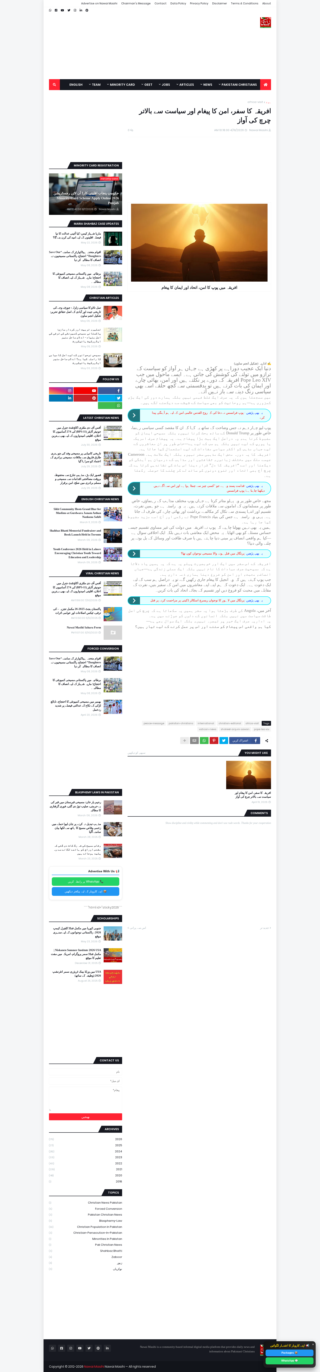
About (266, 3)
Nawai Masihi (94, 1366)
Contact (161, 3)
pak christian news (85, 1245)
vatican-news (207, 729)
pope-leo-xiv (261, 729)
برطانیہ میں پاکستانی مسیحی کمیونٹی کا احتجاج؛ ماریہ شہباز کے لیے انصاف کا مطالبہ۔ (77, 277)
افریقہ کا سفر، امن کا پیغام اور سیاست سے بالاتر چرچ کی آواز (253, 794)
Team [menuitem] (96, 84)
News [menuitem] (207, 84)
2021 (85, 1169)
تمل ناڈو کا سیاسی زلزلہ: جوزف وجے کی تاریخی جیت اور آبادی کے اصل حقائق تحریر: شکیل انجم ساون (75, 311)
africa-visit (255, 102)
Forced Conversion (85, 1209)
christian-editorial (230, 723)
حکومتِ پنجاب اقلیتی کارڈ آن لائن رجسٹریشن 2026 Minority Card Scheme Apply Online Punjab (86, 198)
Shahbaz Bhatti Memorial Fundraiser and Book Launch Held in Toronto (75, 532)
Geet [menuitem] (148, 84)
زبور (85, 1263)
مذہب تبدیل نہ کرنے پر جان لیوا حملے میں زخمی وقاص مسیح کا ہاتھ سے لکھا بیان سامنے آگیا (76, 827)
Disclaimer (219, 3)
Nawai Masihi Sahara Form (84, 627)
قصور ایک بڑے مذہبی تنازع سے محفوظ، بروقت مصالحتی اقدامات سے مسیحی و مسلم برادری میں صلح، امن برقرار (77, 478)
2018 (85, 1181)
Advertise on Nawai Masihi (99, 3)
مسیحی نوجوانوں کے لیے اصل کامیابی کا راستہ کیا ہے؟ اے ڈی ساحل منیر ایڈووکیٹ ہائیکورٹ (75, 358)
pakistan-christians (181, 723)
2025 (85, 1145)
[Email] (194, 740)
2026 (85, 1139)
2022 (85, 1163)
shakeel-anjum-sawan (235, 729)
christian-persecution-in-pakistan (85, 1233)
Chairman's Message (136, 3)
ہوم (268, 102)
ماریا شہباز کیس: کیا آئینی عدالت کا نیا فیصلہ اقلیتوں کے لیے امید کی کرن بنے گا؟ (77, 235)
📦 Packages (289, 1352)
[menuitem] (265, 84)
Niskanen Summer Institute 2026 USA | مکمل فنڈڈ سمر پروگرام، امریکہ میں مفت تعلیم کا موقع (76, 954)
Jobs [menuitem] (166, 84)
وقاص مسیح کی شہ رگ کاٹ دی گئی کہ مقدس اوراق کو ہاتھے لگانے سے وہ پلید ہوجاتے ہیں (77, 849)
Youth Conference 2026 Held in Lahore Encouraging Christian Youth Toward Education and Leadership (77, 553)
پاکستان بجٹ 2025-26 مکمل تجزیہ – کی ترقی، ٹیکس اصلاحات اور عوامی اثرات (77, 610)
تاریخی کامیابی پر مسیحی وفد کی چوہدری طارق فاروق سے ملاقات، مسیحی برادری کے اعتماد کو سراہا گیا (75, 457)
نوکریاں (85, 1269)
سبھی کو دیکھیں (136, 752)
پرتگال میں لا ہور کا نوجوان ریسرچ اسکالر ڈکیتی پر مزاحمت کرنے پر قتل (197, 600)
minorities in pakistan (85, 1239)
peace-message (154, 723)
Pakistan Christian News (85, 1215)
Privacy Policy (199, 3)
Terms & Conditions (244, 3)
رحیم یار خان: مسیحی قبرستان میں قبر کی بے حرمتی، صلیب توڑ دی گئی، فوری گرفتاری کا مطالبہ (75, 806)
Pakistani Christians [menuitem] (239, 84)
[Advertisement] (128, 43)
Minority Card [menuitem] (122, 84)
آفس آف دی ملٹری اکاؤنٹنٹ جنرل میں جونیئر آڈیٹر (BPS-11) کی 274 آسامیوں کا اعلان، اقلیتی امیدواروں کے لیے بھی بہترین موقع (76, 433)
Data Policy (178, 3)
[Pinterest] (214, 740)
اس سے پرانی (138, 928)
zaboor (85, 1257)
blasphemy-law (85, 1221)
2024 (85, 1151)
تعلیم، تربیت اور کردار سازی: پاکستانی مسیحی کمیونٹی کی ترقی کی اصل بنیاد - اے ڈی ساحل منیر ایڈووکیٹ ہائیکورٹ (75, 335)
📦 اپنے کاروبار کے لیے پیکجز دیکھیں (86, 891)
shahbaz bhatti (85, 1251)
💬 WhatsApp (289, 1360)
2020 (85, 1175)
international (206, 723)
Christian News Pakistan (85, 1203)
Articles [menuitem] (186, 84)
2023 (85, 1157)
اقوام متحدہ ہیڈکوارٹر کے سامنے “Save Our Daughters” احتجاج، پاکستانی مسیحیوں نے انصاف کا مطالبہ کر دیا (75, 256)
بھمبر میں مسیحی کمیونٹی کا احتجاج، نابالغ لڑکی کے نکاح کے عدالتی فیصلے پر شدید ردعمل (76, 705)
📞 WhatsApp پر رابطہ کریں (85, 881)
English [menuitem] (76, 84)
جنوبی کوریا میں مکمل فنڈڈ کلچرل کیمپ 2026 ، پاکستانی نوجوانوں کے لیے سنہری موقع (77, 932)
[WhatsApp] (204, 740)
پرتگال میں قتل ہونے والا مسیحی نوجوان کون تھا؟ (212, 553)
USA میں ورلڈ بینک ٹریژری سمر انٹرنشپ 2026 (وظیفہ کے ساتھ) (76, 973)
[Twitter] (223, 740)
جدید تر (264, 928)
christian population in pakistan (85, 1227)
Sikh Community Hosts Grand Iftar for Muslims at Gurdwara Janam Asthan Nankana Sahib (77, 512)
